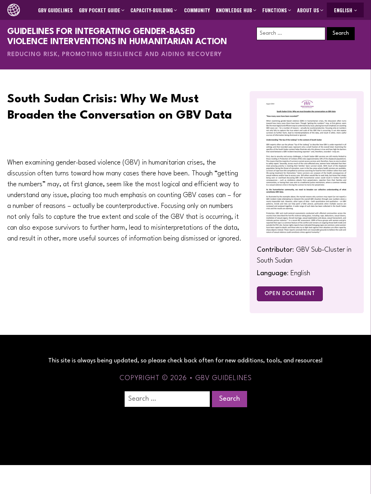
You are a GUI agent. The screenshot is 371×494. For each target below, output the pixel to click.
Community (197, 10)
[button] (102, 10)
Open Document (289, 294)
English (343, 10)
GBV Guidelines (55, 10)
